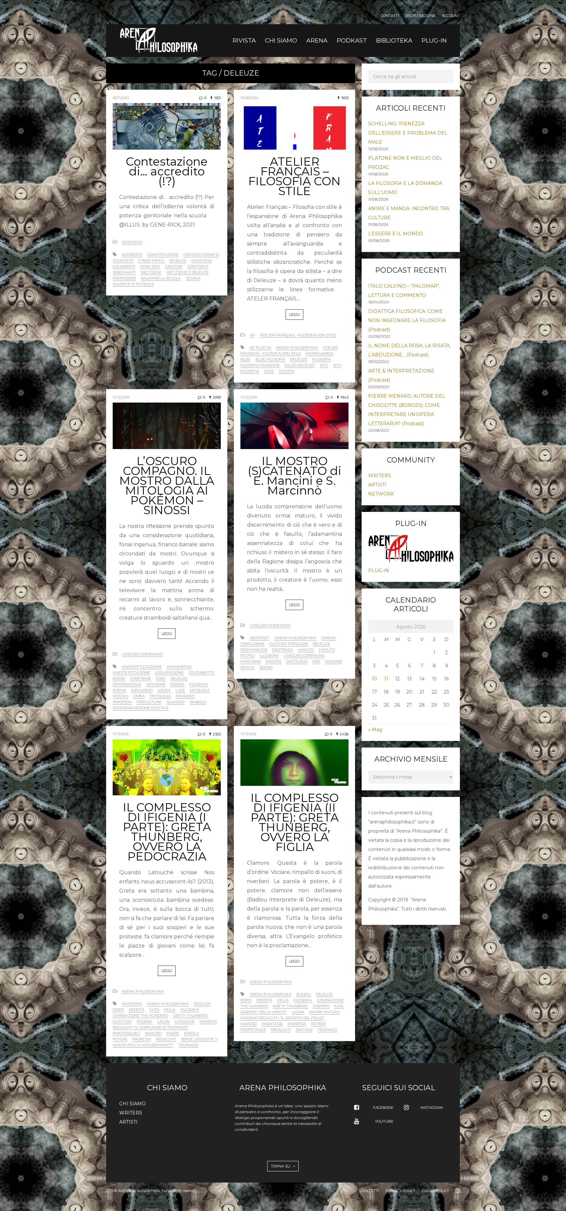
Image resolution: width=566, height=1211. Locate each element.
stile (269, 371)
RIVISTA (244, 40)
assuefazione (169, 672)
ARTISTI (377, 485)
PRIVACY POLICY (400, 1190)
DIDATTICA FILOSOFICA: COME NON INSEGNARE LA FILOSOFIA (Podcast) (407, 320)
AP (252, 335)
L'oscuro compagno (142, 654)
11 (386, 679)
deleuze (177, 260)
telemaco (188, 1045)
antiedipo (132, 1004)
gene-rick (150, 266)
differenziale (127, 684)
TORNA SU (281, 1166)
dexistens (201, 260)
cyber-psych (151, 260)
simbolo (198, 702)
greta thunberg (190, 1015)
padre (172, 1033)
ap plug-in (260, 347)
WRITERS (379, 476)
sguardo (175, 702)
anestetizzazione (131, 672)
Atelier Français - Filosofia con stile (298, 335)
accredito (132, 254)
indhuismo (142, 690)
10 (374, 679)
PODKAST (352, 40)
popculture (149, 702)
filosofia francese (260, 365)
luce (180, 690)
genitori (173, 266)
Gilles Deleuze (300, 365)
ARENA (317, 40)
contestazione (163, 254)
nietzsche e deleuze (187, 272)
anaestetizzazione (142, 666)
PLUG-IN (434, 40)
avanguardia (319, 353)
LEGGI (294, 314)
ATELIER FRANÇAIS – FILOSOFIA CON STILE (294, 176)
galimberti (124, 266)
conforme (140, 678)
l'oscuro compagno (304, 655)
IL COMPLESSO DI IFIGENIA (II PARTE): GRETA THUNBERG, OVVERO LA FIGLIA (295, 822)
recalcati (166, 1039)
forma (119, 690)
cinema (328, 638)
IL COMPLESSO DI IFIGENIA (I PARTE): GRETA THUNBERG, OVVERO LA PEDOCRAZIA (167, 831)
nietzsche (151, 272)
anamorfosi (179, 666)
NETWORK (381, 494)
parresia (297, 1023)
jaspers (321, 1006)
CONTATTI (390, 16)
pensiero (185, 696)
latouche (185, 1021)
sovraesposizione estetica (140, 708)
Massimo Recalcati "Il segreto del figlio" (282, 1018)
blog (245, 359)
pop (316, 661)
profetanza (253, 1029)
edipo (118, 1009)
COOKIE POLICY (435, 1190)
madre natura (324, 1012)
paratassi (272, 1023)
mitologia (200, 690)
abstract (260, 638)
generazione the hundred (140, 1015)
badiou (303, 994)
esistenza (282, 649)
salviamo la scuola (161, 278)
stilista (286, 371)
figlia (170, 1009)
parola (191, 1033)
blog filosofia (270, 359)
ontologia (160, 696)
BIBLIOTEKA (394, 40)
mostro (120, 696)
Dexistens (132, 242)
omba (139, 696)
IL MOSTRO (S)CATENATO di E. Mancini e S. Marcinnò (294, 475)
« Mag (375, 729)
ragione (333, 661)
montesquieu (126, 1033)
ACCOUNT (451, 16)
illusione (269, 655)
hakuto (306, 649)
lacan (163, 1021)
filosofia (321, 359)
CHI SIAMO (281, 40)
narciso (153, 1033)
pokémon (122, 702)
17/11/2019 (120, 734)
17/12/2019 (121, 397)
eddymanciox (253, 649)
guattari (122, 1021)
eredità (136, 1009)
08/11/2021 (121, 98)
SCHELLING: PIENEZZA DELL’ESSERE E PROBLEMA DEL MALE (407, 133)
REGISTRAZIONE (420, 16)
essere (177, 684)
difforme (155, 684)
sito (324, 365)
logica (164, 690)
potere (120, 1039)
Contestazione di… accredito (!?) (167, 171)
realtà (247, 667)
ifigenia (144, 1021)
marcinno (250, 661)
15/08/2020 (249, 98)
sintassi (304, 1029)
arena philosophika (297, 347)
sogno (266, 667)
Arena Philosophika (143, 991)
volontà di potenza (133, 284)
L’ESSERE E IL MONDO (395, 234)
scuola (193, 278)
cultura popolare (289, 644)
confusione (252, 644)
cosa (161, 678)
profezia (141, 1039)
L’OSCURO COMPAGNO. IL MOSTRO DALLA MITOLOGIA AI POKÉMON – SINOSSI (166, 485)
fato (154, 1009)
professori (124, 278)
